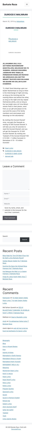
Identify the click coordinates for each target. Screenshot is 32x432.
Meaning (6, 368)
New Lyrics (6, 383)
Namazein (6, 298)
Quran (5, 395)
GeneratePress (16, 429)
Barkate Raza (10, 4)
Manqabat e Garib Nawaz (12, 355)
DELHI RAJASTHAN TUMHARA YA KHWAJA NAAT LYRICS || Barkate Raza (16, 310)
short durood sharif (9, 407)
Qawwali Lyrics (8, 392)
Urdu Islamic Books (9, 419)
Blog (4, 343)
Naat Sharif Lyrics (9, 380)
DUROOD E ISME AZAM (13, 153)
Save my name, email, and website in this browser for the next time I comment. (15, 210)
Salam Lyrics (7, 404)
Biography (6, 340)
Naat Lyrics (9, 148)
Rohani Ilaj (6, 401)
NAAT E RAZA (8, 374)
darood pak (9, 156)
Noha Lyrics (7, 386)
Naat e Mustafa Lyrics (19, 317)
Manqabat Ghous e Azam (12, 358)
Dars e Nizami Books (10, 346)
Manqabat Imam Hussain (12, 362)
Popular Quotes (8, 389)
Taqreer (5, 413)
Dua (4, 349)
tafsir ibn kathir (8, 410)
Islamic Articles (8, 352)
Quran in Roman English (11, 398)
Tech (4, 416)
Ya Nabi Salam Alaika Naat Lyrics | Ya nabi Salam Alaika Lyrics (15, 300)
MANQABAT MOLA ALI (11, 365)
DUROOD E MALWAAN (13, 151)
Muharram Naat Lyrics (10, 371)
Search (5, 236)
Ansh (4, 321)
